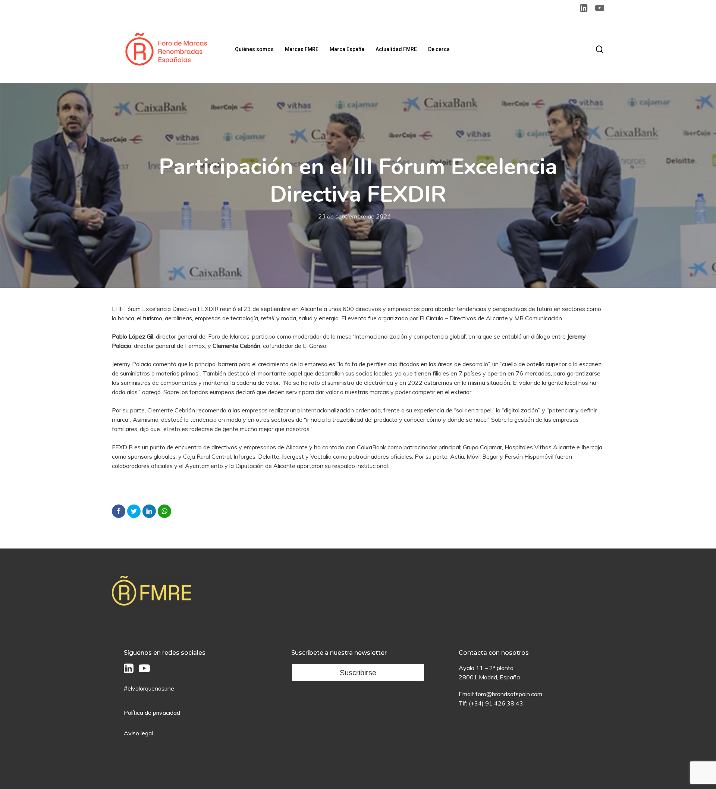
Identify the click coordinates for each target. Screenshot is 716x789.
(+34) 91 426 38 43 (496, 703)
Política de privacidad (152, 712)
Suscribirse (358, 673)
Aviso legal (138, 733)
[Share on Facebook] (118, 511)
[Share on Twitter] (134, 511)
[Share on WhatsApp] (164, 511)
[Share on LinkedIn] (149, 511)
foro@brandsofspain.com (508, 694)
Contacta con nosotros (494, 652)
